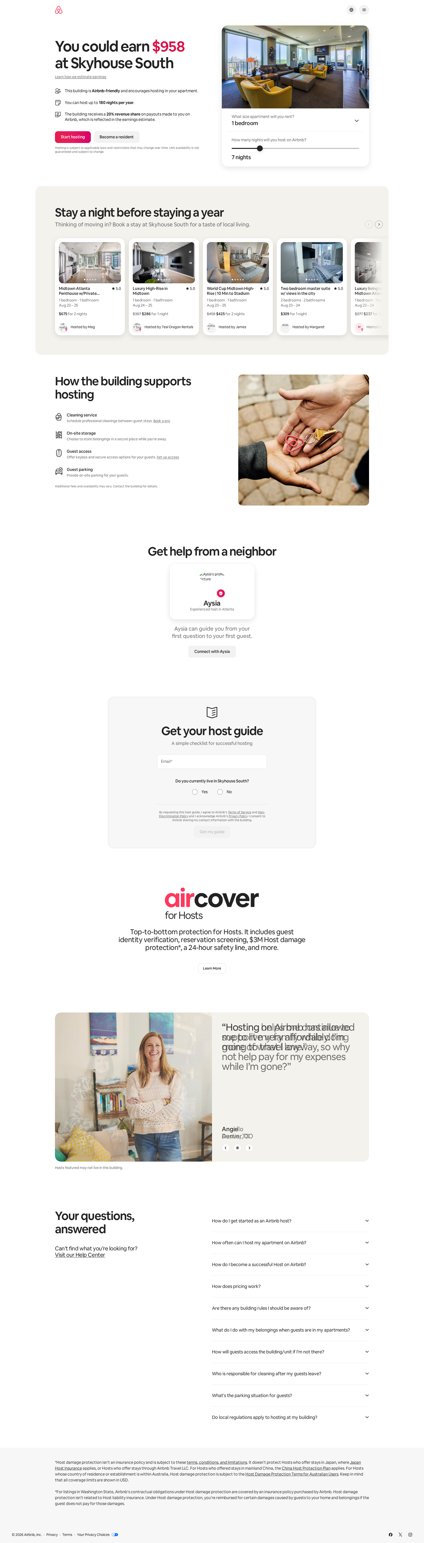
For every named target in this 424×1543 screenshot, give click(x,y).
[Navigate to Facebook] (391, 1535)
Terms (67, 1534)
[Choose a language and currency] (351, 10)
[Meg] (63, 327)
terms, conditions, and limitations (217, 1462)
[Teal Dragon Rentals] (137, 327)
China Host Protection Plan (306, 1468)
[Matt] (359, 327)
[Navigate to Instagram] (410, 1535)
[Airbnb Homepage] (58, 9)
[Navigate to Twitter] (400, 1535)
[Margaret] (285, 327)
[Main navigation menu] (364, 10)
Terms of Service (239, 812)
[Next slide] (249, 1148)
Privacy (52, 1534)
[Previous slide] (226, 1148)
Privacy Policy (238, 816)
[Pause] (237, 1148)
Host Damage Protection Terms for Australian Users (291, 1474)
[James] (211, 327)
